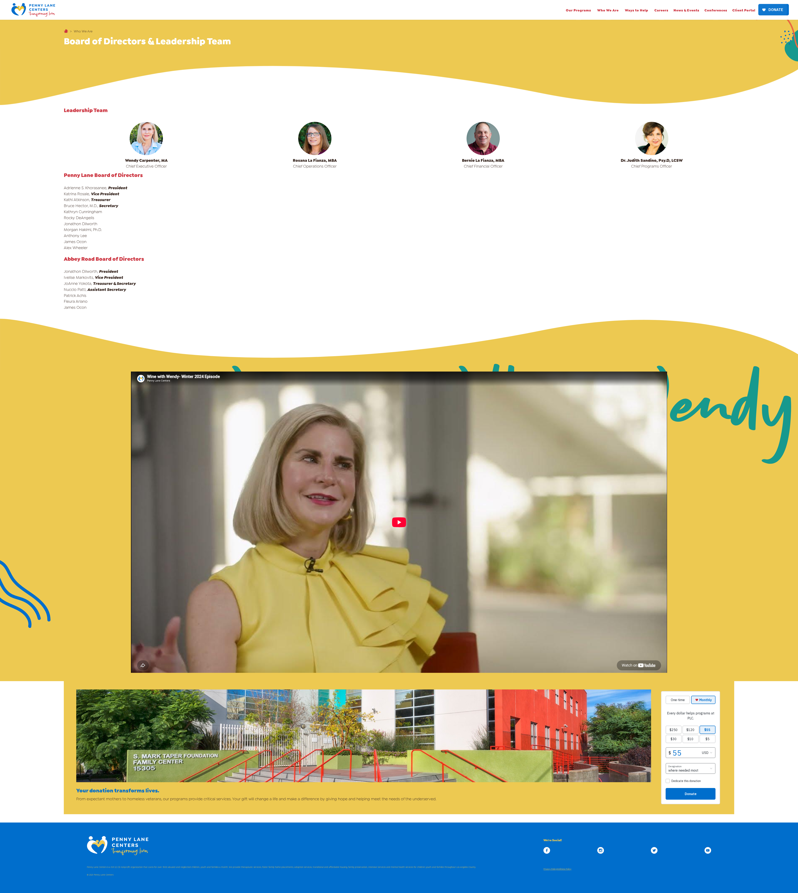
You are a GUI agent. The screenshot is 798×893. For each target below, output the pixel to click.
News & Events (686, 10)
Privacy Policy (550, 868)
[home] (33, 10)
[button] (578, 10)
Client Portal (743, 10)
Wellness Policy (564, 868)
